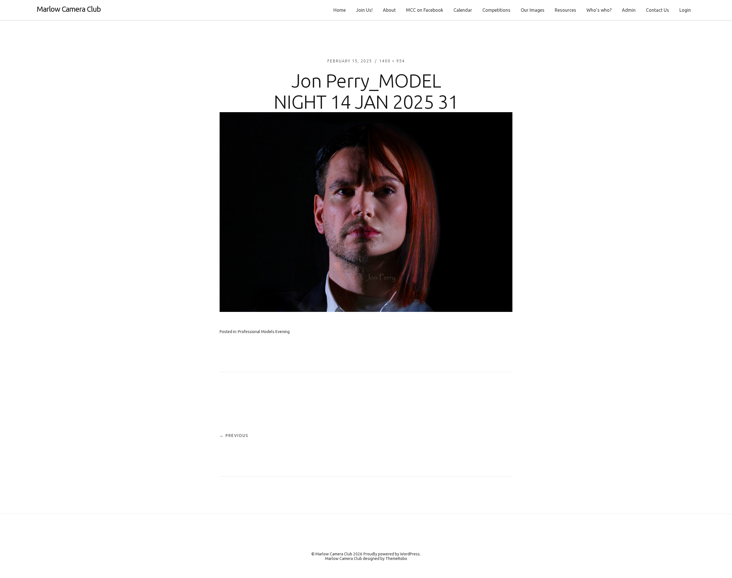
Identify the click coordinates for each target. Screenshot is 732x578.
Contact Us (657, 10)
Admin (629, 10)
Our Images (532, 10)
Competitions (496, 10)
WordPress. (410, 554)
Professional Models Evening (264, 331)
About (389, 10)
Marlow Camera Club (69, 9)
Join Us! (364, 10)
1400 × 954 (392, 61)
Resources (565, 10)
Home (339, 10)
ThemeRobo (396, 558)
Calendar (462, 10)
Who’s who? (599, 10)
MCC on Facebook (424, 10)
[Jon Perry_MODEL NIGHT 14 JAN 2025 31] (366, 310)
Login (685, 10)
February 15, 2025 (349, 61)
